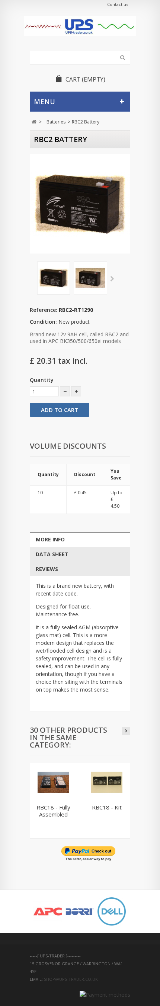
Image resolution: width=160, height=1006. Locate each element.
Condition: (43, 321)
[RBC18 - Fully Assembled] (53, 782)
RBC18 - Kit (107, 807)
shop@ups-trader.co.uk (71, 979)
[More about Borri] (79, 911)
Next (112, 279)
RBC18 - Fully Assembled (53, 811)
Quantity (42, 379)
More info (50, 539)
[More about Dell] (111, 911)
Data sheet (52, 554)
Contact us (117, 4)
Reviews (47, 569)
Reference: (43, 309)
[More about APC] (47, 911)
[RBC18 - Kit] (106, 782)
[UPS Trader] (80, 26)
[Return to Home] (34, 121)
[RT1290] (53, 278)
